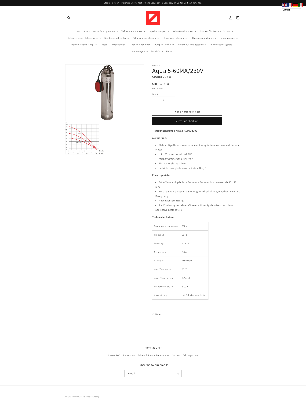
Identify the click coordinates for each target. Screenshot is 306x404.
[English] (284, 4)
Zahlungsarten (190, 355)
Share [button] (158, 314)
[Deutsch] (295, 4)
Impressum (129, 355)
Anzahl (155, 94)
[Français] (290, 4)
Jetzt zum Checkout (187, 120)
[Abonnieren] (178, 373)
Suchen (176, 355)
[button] (68, 17)
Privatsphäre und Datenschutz (153, 355)
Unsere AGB (114, 355)
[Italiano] (301, 4)
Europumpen (77, 397)
